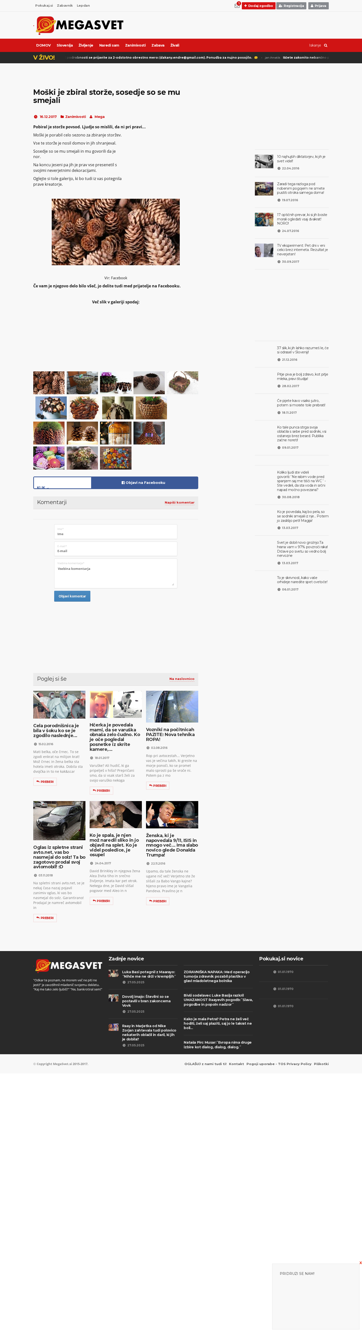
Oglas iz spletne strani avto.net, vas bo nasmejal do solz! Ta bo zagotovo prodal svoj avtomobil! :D (59, 857)
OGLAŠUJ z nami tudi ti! (205, 1064)
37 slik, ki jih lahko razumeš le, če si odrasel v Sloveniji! (303, 350)
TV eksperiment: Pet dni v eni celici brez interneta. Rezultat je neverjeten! (302, 249)
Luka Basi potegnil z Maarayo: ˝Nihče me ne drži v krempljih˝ (149, 974)
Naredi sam (109, 45)
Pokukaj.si (44, 5)
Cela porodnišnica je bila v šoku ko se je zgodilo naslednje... (56, 730)
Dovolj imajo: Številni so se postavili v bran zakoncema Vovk (146, 1001)
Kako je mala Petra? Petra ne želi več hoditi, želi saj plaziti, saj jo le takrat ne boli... (218, 1023)
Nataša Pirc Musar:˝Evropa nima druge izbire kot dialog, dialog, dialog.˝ (218, 1044)
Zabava (158, 45)
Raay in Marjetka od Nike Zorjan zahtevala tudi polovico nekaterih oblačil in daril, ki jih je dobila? (149, 1033)
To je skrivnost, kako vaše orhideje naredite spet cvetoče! (302, 580)
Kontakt (236, 1064)
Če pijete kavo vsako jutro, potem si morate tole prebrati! (301, 402)
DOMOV (43, 45)
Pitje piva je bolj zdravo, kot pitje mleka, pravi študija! (302, 376)
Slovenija (65, 45)
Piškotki (321, 1064)
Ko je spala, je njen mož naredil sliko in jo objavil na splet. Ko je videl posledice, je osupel (114, 845)
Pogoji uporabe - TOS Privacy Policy (279, 1064)
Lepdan (83, 5)
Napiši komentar (180, 502)
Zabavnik (65, 5)
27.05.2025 (135, 982)
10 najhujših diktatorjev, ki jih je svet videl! (301, 158)
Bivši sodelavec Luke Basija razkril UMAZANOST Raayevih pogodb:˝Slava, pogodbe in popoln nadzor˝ (218, 999)
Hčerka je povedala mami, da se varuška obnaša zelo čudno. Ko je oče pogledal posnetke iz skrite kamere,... (115, 737)
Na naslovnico (182, 679)
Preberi (47, 782)
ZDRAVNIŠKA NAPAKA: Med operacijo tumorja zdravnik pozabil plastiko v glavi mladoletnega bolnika (216, 976)
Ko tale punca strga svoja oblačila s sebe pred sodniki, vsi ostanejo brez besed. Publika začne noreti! (301, 434)
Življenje (86, 45)
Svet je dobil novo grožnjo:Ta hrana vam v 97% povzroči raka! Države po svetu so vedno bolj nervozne (302, 549)
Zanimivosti (135, 45)
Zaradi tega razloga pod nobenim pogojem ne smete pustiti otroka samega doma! (301, 188)
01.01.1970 (286, 972)
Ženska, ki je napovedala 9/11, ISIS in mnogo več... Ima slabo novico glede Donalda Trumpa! (172, 845)
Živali (174, 45)
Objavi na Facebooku (145, 482)
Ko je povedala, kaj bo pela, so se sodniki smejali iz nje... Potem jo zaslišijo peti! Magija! (303, 516)
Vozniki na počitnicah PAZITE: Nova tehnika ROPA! (170, 734)
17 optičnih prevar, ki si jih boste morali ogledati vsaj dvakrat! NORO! (302, 219)
